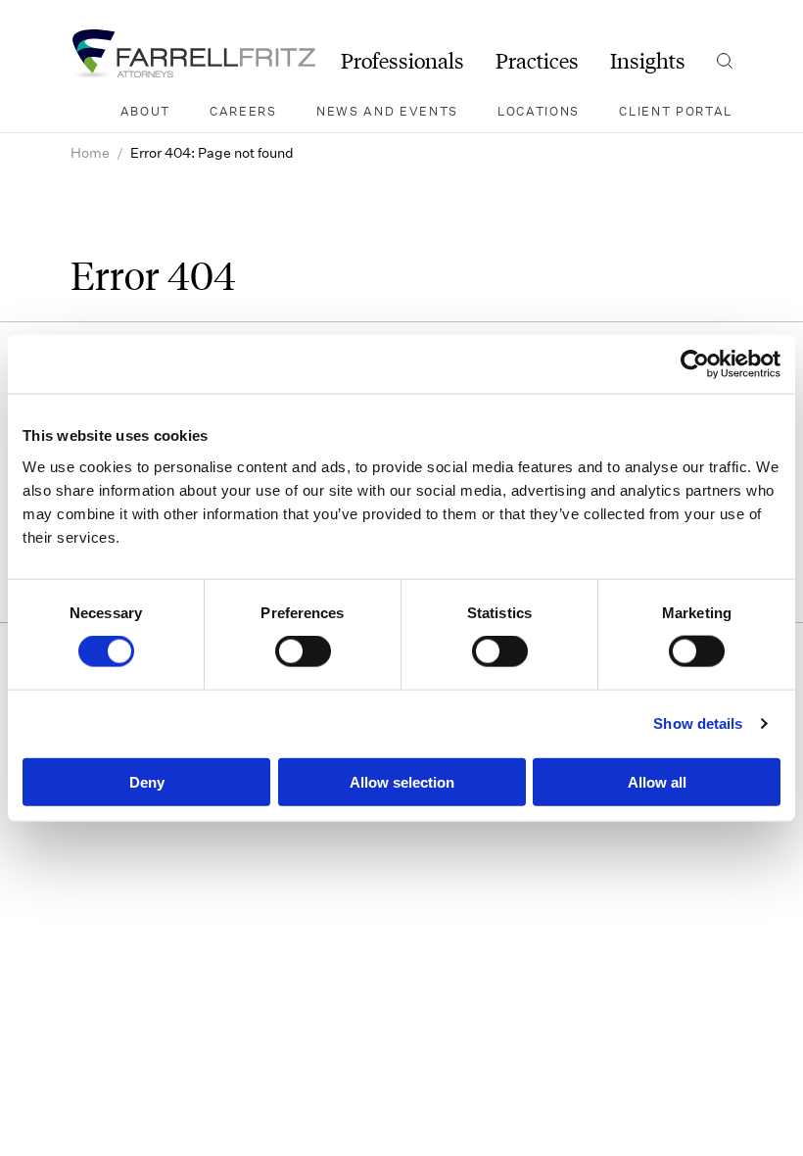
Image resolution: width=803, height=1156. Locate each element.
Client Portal (675, 111)
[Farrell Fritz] (193, 53)
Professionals (402, 60)
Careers (243, 111)
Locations (538, 111)
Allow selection (402, 781)
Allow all (657, 781)
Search (724, 61)
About (145, 111)
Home (90, 152)
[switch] (303, 651)
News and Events (387, 111)
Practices (537, 60)
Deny (147, 781)
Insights (647, 60)
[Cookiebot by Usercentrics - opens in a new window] (694, 364)
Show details (697, 723)
